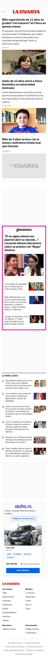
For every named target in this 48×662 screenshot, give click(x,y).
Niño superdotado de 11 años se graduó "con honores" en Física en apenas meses (24, 23)
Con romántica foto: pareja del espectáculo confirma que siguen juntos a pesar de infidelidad (18, 397)
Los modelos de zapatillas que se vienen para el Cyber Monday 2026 (15, 286)
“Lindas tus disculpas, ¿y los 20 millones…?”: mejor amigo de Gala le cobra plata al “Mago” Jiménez (16, 320)
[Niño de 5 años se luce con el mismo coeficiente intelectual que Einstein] (24, 166)
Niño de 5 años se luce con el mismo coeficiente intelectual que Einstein (21, 143)
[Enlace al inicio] (24, 230)
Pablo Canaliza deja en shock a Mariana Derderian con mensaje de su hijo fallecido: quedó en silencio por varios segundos (18, 452)
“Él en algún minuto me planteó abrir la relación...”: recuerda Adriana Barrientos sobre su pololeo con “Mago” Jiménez (22, 243)
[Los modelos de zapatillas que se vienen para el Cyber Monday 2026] (36, 286)
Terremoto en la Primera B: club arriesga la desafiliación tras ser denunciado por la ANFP (18, 440)
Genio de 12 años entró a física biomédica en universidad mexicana (22, 84)
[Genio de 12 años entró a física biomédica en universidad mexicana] (24, 120)
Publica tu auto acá (24, 518)
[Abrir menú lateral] (4, 12)
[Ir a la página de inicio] (26, 12)
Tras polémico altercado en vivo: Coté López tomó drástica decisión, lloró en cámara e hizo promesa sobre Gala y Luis (18, 384)
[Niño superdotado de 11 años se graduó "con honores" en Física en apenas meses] (24, 62)
